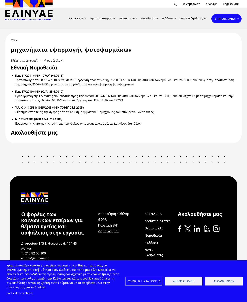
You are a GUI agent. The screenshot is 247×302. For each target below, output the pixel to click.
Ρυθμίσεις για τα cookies (144, 281)
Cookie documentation (20, 293)
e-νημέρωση (191, 4)
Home (14, 40)
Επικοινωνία (225, 18)
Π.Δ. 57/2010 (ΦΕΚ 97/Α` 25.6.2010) (39, 92)
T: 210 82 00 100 (33, 253)
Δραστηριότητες (101, 18)
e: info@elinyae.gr (35, 258)
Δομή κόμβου (108, 231)
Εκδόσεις (167, 18)
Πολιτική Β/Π (108, 225)
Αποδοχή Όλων (224, 281)
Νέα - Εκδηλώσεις (191, 18)
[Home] (30, 10)
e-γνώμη (211, 4)
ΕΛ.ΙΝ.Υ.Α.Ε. (76, 18)
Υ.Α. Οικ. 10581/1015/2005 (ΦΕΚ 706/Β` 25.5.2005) (49, 108)
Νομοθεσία (148, 18)
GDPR (102, 219)
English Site (231, 4)
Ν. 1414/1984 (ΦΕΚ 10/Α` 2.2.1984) (38, 119)
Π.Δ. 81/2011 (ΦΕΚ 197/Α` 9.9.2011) (39, 76)
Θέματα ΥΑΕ (127, 18)
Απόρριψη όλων (184, 281)
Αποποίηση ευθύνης (113, 213)
